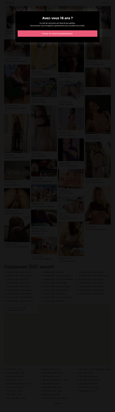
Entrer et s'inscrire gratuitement (57, 33)
